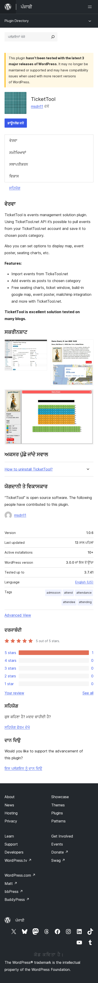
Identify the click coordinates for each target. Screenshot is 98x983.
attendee (69, 602)
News (9, 805)
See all (88, 693)
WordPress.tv (18, 860)
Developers (14, 852)
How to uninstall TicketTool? (29, 469)
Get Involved (62, 836)
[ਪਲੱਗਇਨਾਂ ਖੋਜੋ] (52, 36)
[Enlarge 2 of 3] (87, 345)
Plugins (57, 813)
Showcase (60, 796)
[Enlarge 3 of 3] (87, 395)
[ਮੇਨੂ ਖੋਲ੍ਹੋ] (90, 7)
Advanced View (18, 615)
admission (53, 592)
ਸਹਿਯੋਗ (14, 188)
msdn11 (37, 106)
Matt (11, 883)
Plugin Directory (17, 21)
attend (68, 592)
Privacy (11, 821)
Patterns (58, 821)
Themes (58, 805)
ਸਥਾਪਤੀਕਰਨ (18, 164)
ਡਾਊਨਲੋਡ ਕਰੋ (16, 123)
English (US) (84, 582)
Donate (59, 852)
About (10, 796)
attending (85, 602)
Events (57, 844)
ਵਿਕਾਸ (14, 176)
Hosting (11, 813)
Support (11, 844)
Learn (9, 836)
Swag (58, 860)
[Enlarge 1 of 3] (41, 345)
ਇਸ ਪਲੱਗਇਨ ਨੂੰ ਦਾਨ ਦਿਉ (23, 768)
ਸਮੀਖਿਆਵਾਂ (17, 152)
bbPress (14, 891)
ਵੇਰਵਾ (13, 140)
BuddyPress (17, 899)
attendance (84, 592)
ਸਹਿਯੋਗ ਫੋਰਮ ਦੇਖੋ (17, 727)
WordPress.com (20, 875)
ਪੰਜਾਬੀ (19, 920)
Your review (14, 693)
